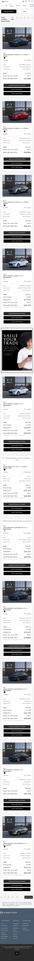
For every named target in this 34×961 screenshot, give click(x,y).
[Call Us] (23, 2)
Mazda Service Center (15, 936)
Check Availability (17, 89)
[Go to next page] (21, 897)
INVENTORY (5, 920)
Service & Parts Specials (16, 930)
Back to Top (28, 897)
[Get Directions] (26, 2)
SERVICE (16, 920)
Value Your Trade (17, 93)
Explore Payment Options (17, 85)
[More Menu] (2, 5)
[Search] (29, 2)
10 (17, 897)
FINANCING (27, 920)
